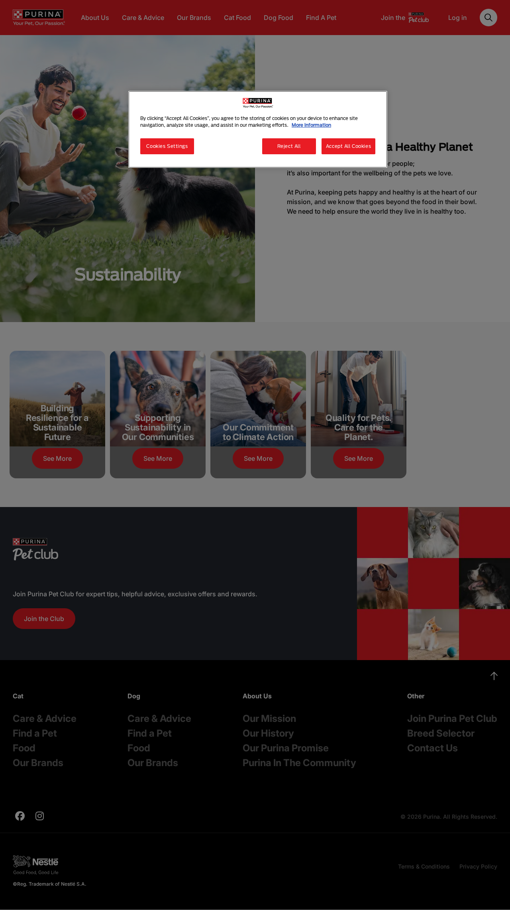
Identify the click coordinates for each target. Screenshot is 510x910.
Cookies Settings (167, 146)
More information (311, 125)
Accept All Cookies (348, 146)
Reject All (289, 146)
